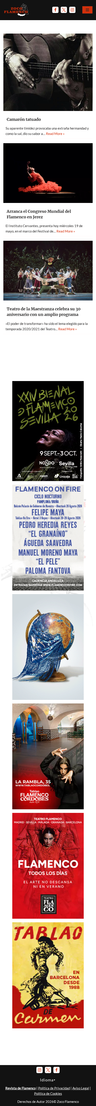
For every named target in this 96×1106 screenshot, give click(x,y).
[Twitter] (64, 10)
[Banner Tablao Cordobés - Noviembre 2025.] (48, 808)
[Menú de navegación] (87, 10)
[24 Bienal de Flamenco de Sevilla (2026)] (48, 480)
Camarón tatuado (24, 119)
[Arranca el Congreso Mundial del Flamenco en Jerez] (48, 173)
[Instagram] (72, 10)
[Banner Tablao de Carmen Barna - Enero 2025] (48, 1027)
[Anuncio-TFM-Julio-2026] (48, 917)
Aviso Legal (80, 1088)
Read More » (55, 134)
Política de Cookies (48, 1093)
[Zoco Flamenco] (16, 10)
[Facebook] (55, 10)
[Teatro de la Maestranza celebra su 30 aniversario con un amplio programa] (48, 270)
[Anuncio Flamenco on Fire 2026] (48, 589)
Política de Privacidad (54, 1088)
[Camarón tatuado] (48, 72)
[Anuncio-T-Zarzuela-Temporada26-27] (48, 699)
